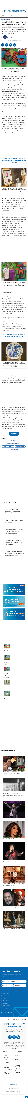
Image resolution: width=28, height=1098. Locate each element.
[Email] (6, 45)
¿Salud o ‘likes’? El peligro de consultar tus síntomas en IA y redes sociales (13, 542)
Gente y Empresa (6, 1072)
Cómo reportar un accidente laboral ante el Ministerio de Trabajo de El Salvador (13, 511)
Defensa (6, 698)
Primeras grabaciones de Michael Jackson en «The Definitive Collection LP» (13, 795)
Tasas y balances (22, 15)
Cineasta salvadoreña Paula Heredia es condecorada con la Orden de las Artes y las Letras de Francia (13, 883)
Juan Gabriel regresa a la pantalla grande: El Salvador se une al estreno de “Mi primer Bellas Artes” (14, 860)
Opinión (5, 998)
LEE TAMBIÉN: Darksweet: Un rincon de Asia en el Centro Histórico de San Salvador (14, 160)
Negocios (5, 1001)
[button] (2, 11)
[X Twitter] (10, 45)
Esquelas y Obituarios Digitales (18, 1067)
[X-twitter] (18, 1037)
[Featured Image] (14, 790)
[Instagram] (14, 1037)
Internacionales (7, 996)
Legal (16, 1055)
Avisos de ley (5, 15)
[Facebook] (2, 45)
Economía (6, 1062)
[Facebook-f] (10, 1037)
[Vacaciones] (7, 646)
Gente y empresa (7, 1008)
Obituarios (13, 15)
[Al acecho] (7, 682)
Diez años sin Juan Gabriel (10, 817)
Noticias (6, 1057)
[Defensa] (7, 693)
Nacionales (6, 993)
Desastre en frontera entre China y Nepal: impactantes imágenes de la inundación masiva (14, 531)
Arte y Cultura (8, 1069)
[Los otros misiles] (7, 657)
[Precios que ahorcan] (7, 669)
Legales (17, 1063)
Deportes (5, 1003)
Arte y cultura (6, 1005)
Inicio (5, 1055)
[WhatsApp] (14, 45)
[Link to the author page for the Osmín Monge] (5, 37)
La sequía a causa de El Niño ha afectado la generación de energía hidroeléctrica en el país (14, 553)
